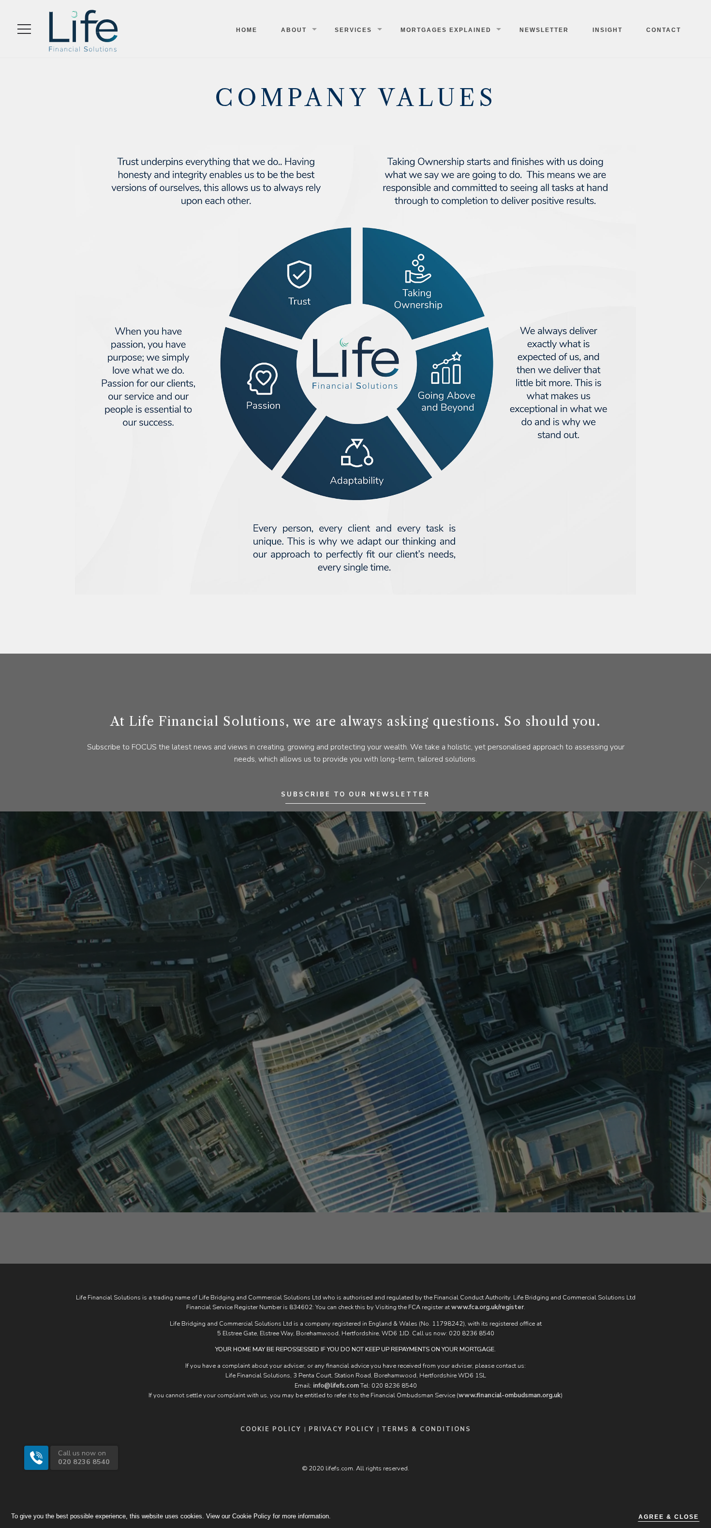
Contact (663, 30)
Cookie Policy (270, 1429)
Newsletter (544, 30)
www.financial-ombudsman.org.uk (510, 1395)
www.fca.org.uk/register (487, 1307)
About (294, 30)
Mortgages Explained (445, 30)
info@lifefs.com (336, 1385)
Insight (607, 30)
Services (353, 30)
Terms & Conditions (426, 1429)
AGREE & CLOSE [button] (668, 1516)
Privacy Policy (341, 1429)
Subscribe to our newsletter (355, 794)
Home (246, 30)
